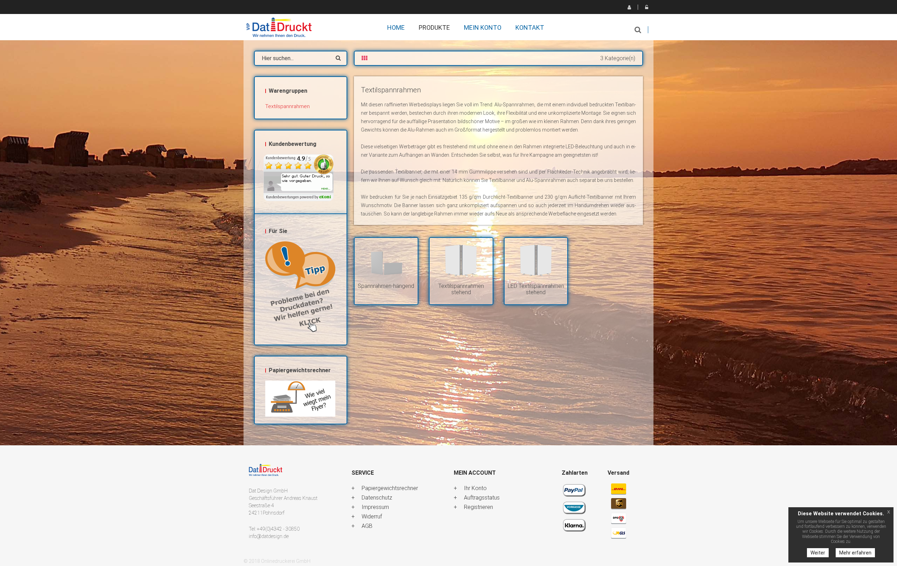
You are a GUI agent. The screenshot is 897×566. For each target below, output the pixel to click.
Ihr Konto (475, 488)
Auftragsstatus (482, 497)
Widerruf (372, 516)
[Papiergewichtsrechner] (300, 399)
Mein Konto (482, 27)
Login (646, 7)
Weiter (817, 553)
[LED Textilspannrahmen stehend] (536, 260)
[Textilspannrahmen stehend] (461, 260)
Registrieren (629, 7)
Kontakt (529, 27)
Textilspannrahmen (287, 106)
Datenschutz (377, 497)
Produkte (434, 27)
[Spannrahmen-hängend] (386, 260)
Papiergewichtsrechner (390, 488)
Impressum (375, 507)
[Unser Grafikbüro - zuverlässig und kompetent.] (300, 287)
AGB (367, 526)
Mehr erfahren (855, 553)
